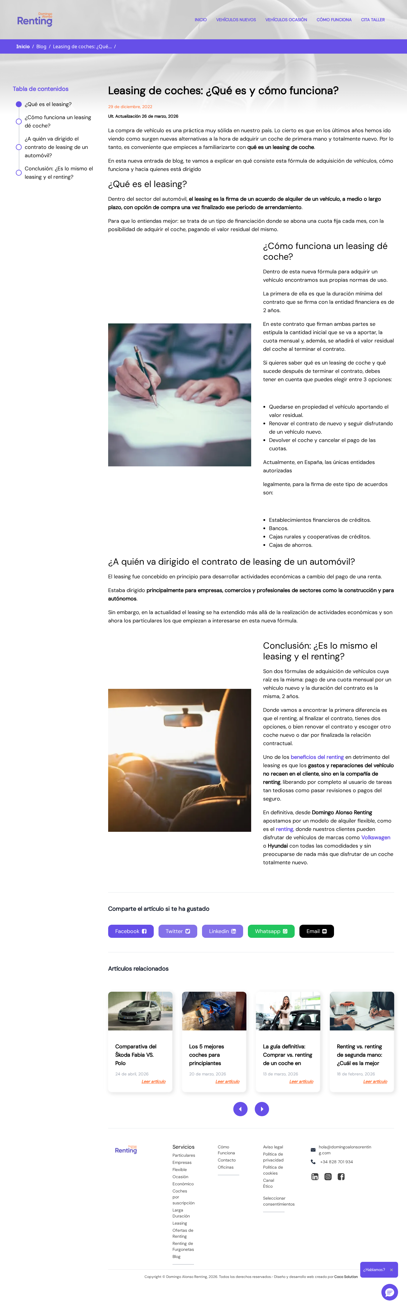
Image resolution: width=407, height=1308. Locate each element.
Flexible (180, 1169)
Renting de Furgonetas (183, 1246)
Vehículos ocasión (286, 19)
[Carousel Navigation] (251, 1109)
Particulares (183, 1155)
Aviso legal (273, 1147)
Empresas (182, 1162)
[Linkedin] (315, 1176)
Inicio (201, 19)
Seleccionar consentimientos (279, 1201)
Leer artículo (153, 1081)
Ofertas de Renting (183, 1233)
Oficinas (226, 1167)
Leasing (180, 1223)
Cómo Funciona (334, 19)
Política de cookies (273, 1170)
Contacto (227, 1160)
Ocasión (180, 1176)
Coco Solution (346, 1276)
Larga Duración (181, 1213)
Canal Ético (268, 1183)
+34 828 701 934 (336, 1161)
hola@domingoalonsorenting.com (345, 1150)
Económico (183, 1183)
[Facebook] (341, 1176)
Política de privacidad (273, 1157)
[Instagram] (328, 1176)
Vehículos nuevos (236, 19)
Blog (177, 1256)
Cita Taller (373, 19)
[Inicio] (35, 20)
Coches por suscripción (183, 1197)
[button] (389, 1292)
